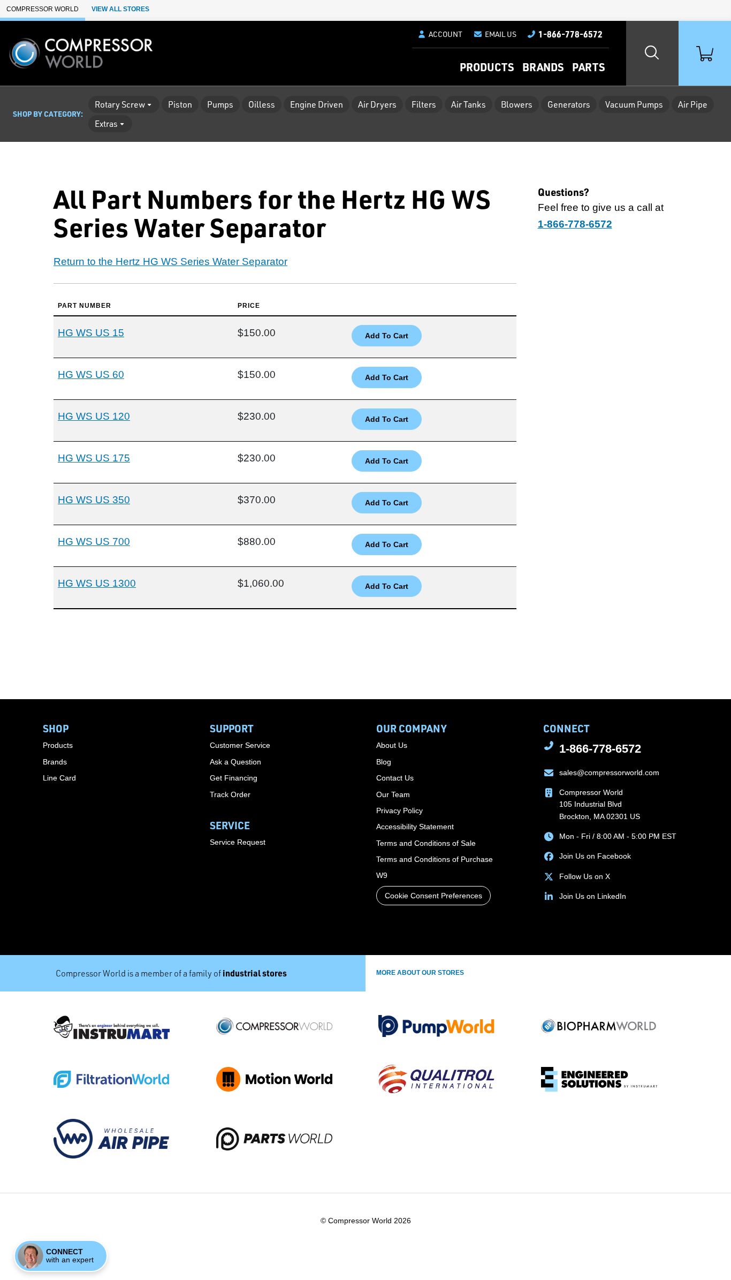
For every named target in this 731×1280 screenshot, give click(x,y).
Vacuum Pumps (634, 104)
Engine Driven (316, 104)
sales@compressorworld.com (609, 772)
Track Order (230, 794)
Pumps (220, 104)
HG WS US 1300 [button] (97, 583)
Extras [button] (106, 123)
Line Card (59, 778)
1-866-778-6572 (600, 748)
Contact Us (395, 778)
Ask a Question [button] (235, 762)
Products (487, 67)
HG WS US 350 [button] (94, 499)
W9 (381, 875)
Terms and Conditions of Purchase (434, 859)
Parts (588, 67)
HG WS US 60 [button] (91, 374)
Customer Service (240, 745)
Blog (383, 762)
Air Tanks (468, 104)
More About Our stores (420, 972)
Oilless (261, 104)
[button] (494, 34)
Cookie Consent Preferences (433, 895)
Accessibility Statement (415, 826)
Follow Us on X (584, 876)
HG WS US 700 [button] (94, 541)
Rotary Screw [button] (120, 104)
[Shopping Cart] (705, 53)
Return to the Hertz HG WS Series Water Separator (170, 261)
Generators (568, 104)
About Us (391, 745)
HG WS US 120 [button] (94, 416)
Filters (424, 104)
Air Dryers (377, 104)
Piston (180, 104)
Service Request (237, 842)
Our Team (393, 794)
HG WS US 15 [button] (91, 332)
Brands (543, 67)
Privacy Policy (399, 810)
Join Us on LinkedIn (592, 896)
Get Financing (233, 778)
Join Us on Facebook (595, 856)
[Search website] (652, 53)
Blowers (516, 104)
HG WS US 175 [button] (94, 458)
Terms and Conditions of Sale (426, 843)
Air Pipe (692, 104)
